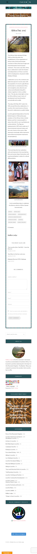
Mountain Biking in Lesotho (13, 463)
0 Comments (11, 227)
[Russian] (8, 384)
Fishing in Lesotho (10, 449)
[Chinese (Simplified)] (10, 381)
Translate (16, 388)
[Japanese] (15, 382)
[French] (16, 381)
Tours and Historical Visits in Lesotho (16, 469)
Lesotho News (9, 487)
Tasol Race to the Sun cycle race (16, 254)
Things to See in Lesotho (12, 496)
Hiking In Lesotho (10, 455)
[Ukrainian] (11, 384)
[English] (15, 381)
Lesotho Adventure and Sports (14, 436)
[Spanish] (10, 384)
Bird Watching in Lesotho (12, 444)
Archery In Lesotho (11, 441)
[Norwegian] (18, 382)
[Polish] (6, 384)
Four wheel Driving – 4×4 (12, 452)
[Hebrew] (8, 382)
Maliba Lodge (12, 235)
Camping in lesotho (11, 446)
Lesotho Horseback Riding (13, 461)
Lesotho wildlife (10, 490)
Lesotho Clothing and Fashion (14, 475)
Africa (10, 211)
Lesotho (20, 219)
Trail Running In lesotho (12, 472)
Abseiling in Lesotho (11, 438)
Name (9, 292)
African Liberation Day (14, 216)
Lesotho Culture (10, 480)
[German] (18, 381)
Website (10, 304)
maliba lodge (12, 222)
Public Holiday (22, 222)
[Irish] (11, 382)
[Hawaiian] (6, 382)
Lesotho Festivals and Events (18, 27)
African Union (12, 219)
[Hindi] (10, 382)
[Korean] (16, 382)
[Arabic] (8, 381)
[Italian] (13, 382)
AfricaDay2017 (22, 214)
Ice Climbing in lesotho (12, 458)
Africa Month (12, 214)
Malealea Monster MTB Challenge (17, 259)
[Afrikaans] (6, 381)
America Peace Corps (11, 482)
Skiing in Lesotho (10, 466)
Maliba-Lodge (9, 493)
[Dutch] (13, 381)
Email (9, 298)
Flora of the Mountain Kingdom (14, 434)
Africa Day (17, 211)
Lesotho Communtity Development (15, 477)
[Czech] (11, 381)
